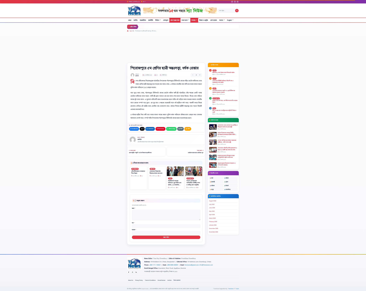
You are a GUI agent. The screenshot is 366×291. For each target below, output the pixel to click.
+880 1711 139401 (155, 265)
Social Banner (161, 280)
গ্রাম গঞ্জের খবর (175, 20)
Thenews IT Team (233, 288)
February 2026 (213, 221)
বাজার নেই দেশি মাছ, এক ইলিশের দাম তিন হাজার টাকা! (224, 101)
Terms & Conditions (150, 280)
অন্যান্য (222, 20)
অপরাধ (194, 20)
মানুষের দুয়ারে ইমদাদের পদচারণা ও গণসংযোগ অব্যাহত (227, 164)
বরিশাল (213, 185)
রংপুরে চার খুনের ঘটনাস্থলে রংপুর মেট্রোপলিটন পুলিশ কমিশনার (226, 156)
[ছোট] (192, 75)
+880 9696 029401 (172, 265)
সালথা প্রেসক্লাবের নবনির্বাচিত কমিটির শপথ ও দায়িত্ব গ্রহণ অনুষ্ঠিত (193, 183)
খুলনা (227, 182)
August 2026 (212, 201)
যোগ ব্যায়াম (213, 20)
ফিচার (214, 108)
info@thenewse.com (206, 265)
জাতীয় (135, 20)
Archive (169, 280)
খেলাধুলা (165, 20)
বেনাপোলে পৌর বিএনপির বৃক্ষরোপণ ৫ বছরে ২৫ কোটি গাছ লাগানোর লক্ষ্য (227, 149)
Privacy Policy (139, 280)
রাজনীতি (150, 20)
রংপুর (212, 189)
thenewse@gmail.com (191, 265)
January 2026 (212, 225)
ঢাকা (212, 178)
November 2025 (213, 232)
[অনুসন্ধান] (237, 10)
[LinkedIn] (237, 1)
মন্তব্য (133, 208)
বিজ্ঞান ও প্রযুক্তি (203, 20)
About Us (130, 280)
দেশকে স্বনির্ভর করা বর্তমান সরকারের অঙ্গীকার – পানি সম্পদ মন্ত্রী (227, 141)
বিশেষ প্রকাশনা (177, 280)
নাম (133, 223)
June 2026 (212, 208)
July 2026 (211, 204)
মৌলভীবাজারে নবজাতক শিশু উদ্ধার (138, 172)
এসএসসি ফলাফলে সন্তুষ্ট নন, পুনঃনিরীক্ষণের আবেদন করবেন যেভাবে (223, 91)
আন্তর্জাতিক (143, 20)
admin (137, 76)
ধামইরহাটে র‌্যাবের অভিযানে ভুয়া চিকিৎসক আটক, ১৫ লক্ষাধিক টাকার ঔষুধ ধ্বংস (174, 184)
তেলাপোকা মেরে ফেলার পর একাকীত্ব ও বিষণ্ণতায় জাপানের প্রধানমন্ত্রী (228, 126)
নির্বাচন (158, 20)
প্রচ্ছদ (129, 20)
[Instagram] (235, 1)
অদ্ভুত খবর (132, 31)
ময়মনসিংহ (228, 189)
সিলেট (227, 185)
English (230, 20)
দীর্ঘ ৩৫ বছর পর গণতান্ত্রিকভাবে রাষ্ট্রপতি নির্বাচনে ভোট (224, 111)
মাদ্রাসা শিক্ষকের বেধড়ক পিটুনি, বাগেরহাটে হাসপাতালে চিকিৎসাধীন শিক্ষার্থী (226, 134)
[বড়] (199, 75)
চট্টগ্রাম (227, 178)
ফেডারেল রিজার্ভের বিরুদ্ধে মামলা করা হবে (156, 172)
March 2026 (212, 218)
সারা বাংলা (185, 20)
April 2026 (212, 214)
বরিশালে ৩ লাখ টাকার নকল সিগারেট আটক (223, 72)
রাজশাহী (213, 182)
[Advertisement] (183, 46)
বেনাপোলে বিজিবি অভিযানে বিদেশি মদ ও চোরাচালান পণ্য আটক (222, 82)
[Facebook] (232, 1)
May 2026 (211, 211)
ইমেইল (134, 230)
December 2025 (213, 228)
